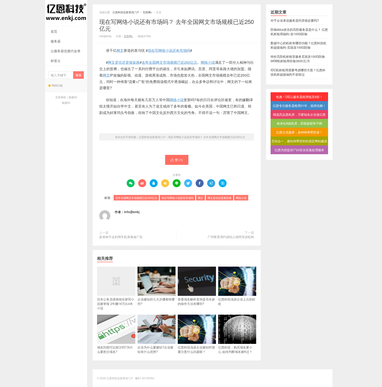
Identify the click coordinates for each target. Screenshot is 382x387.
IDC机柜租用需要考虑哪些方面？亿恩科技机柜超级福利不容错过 (298, 72)
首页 (54, 31)
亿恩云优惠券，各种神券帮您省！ (299, 132)
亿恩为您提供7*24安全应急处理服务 (299, 150)
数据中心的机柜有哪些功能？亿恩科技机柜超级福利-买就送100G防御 (298, 45)
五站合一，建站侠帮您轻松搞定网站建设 (299, 141)
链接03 (66, 102)
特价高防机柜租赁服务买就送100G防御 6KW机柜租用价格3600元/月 (298, 58)
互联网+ (147, 12)
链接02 (73, 97)
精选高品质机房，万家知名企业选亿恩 (299, 114)
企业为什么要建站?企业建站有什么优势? (155, 349)
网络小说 (208, 62)
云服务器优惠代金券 (65, 50)
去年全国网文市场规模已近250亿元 (169, 62)
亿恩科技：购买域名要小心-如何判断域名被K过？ (235, 349)
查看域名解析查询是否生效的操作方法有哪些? (196, 301)
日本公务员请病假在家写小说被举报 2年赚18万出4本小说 (115, 303)
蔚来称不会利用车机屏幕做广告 (121, 237)
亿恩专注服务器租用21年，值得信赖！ (299, 105)
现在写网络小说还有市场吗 (169, 50)
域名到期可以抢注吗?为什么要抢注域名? (115, 349)
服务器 (56, 41)
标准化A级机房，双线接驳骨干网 (299, 123)
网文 (120, 50)
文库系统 (60, 97)
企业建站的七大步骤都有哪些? (156, 301)
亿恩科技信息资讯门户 (66, 13)
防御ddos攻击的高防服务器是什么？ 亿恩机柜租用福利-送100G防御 (299, 31)
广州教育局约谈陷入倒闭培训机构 (231, 237)
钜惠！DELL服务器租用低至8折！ (299, 96)
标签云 (56, 60)
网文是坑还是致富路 (124, 62)
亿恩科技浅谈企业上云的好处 (236, 301)
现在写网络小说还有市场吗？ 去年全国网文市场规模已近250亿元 (176, 24)
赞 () (177, 160)
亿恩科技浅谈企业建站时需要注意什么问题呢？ (196, 349)
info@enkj (131, 212)
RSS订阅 (57, 85)
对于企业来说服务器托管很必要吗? (295, 20)
